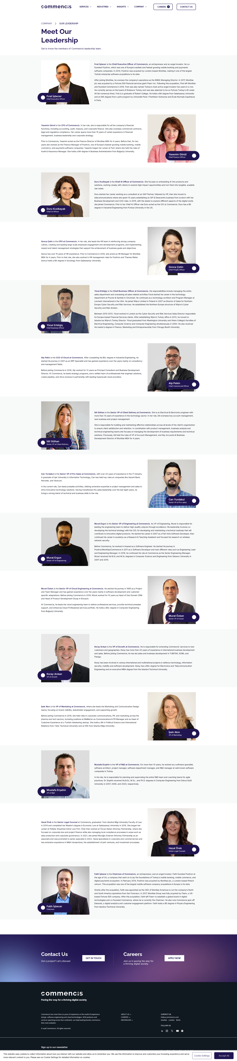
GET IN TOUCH (93, 958)
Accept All (224, 1055)
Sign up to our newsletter (54, 1047)
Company (46, 23)
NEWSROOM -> (127, 1020)
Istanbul (164, 1020)
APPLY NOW (174, 958)
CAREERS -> (125, 1017)
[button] (162, 1031)
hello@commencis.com (170, 1017)
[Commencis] (62, 994)
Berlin (178, 1020)
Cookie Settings (202, 1055)
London (171, 1020)
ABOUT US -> (126, 1014)
